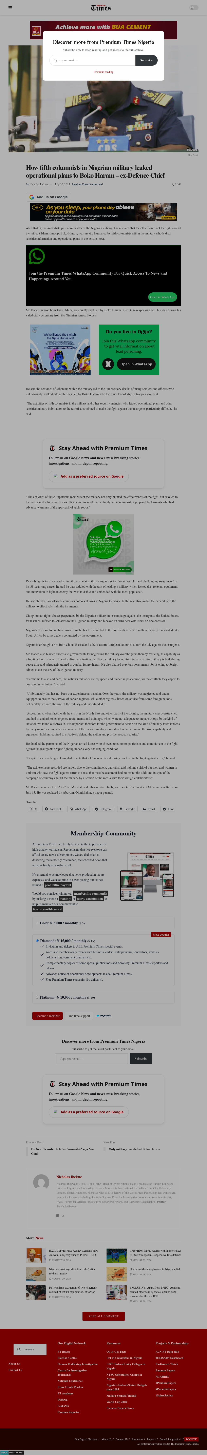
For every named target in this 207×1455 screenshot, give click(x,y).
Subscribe (146, 60)
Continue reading (103, 72)
